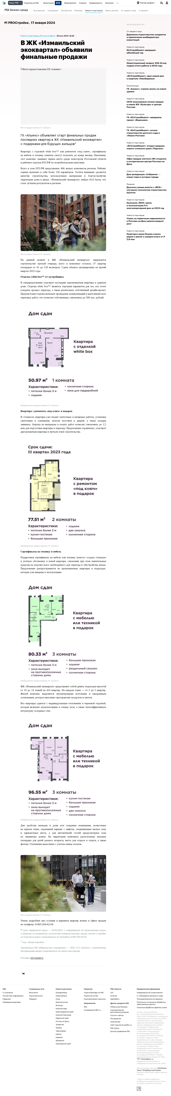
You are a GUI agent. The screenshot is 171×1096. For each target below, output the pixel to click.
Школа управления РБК (120, 1031)
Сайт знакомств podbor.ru (121, 1024)
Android (113, 995)
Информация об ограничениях (150, 992)
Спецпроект (53, 10)
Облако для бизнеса (118, 1006)
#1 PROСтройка (16, 22)
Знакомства (115, 1021)
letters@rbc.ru (147, 1058)
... (117, 2)
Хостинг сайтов (116, 1015)
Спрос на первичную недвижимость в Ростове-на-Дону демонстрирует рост (146, 221)
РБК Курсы (114, 1028)
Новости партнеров (94, 10)
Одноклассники (36, 995)
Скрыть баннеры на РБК (94, 992)
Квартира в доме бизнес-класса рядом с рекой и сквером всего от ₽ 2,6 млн (146, 236)
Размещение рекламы (12, 1002)
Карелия (59, 1037)
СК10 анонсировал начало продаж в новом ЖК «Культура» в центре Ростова (145, 104)
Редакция (7, 998)
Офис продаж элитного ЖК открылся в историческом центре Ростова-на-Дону (146, 161)
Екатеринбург (61, 992)
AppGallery (114, 998)
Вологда (59, 1005)
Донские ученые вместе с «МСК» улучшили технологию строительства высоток (146, 190)
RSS (85, 1006)
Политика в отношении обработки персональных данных (151, 1003)
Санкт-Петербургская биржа (149, 1070)
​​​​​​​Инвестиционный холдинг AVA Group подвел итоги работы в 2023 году (146, 64)
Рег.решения (115, 1018)
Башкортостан (62, 1002)
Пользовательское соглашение (149, 998)
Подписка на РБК (91, 995)
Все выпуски (39, 10)
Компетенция (133, 85)
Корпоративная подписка (95, 998)
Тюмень (59, 1027)
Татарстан (60, 1024)
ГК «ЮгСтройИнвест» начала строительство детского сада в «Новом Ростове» (143, 133)
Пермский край (62, 1018)
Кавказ (58, 1033)
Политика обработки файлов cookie (152, 1007)
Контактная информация (13, 995)
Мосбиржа (162, 1067)
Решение (78, 10)
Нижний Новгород (63, 1014)
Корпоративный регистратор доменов (119, 1010)
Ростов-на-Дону (47, 36)
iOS (111, 992)
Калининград (61, 1008)
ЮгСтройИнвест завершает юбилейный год (141, 51)
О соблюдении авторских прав (150, 995)
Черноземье (61, 1030)
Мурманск (60, 1040)
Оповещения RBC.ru (92, 1009)
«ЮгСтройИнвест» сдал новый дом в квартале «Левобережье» (145, 77)
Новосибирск (61, 995)
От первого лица (128, 10)
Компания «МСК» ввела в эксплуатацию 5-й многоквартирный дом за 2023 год (146, 205)
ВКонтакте (33, 992)
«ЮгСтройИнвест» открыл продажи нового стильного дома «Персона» (146, 147)
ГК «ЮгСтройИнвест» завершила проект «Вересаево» (144, 118)
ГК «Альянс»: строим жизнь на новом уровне (146, 90)
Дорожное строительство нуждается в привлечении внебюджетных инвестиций (146, 37)
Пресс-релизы (111, 10)
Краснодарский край (64, 1011)
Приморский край (63, 1043)
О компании (8, 992)
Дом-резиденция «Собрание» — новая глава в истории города (144, 175)
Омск (58, 998)
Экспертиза (66, 10)
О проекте (143, 10)
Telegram (33, 998)
